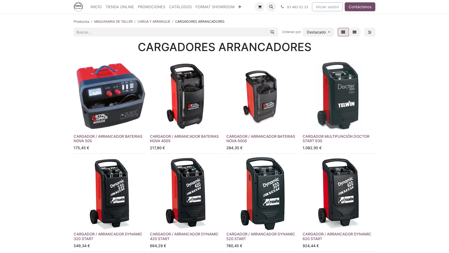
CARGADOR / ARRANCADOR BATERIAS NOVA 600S (260, 138)
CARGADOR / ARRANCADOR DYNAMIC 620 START (337, 236)
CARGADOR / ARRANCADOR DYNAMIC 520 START (260, 236)
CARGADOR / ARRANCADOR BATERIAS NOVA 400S (184, 138)
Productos (81, 21)
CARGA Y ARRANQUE (154, 21)
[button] (271, 7)
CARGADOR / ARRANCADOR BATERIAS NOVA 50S (108, 138)
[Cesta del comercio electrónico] (259, 7)
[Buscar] (272, 32)
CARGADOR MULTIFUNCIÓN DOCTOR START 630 (336, 138)
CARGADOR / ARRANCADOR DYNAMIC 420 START (184, 236)
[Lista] (354, 32)
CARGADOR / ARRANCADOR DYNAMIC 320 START (108, 236)
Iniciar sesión (327, 6)
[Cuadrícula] (343, 32)
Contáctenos (360, 6)
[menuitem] (96, 6)
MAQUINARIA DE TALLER (113, 21)
